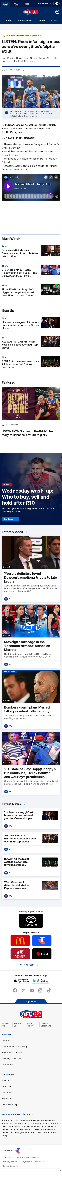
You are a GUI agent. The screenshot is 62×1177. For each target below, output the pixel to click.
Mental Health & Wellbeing (14, 1046)
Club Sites (43, 3)
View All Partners (29, 965)
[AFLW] (16, 4)
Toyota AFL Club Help (12, 1052)
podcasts (14, 425)
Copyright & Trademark (32, 1161)
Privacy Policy (30, 1024)
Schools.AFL (8, 1098)
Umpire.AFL (7, 1092)
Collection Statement (46, 1024)
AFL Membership (9, 1104)
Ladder (41, 20)
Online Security (10, 1166)
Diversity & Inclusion (11, 1058)
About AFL (7, 1040)
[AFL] (5, 4)
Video (8, 20)
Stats (54, 20)
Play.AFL (6, 1080)
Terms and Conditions (28, 1157)
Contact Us (7, 1064)
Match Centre (25, 20)
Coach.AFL (7, 1086)
